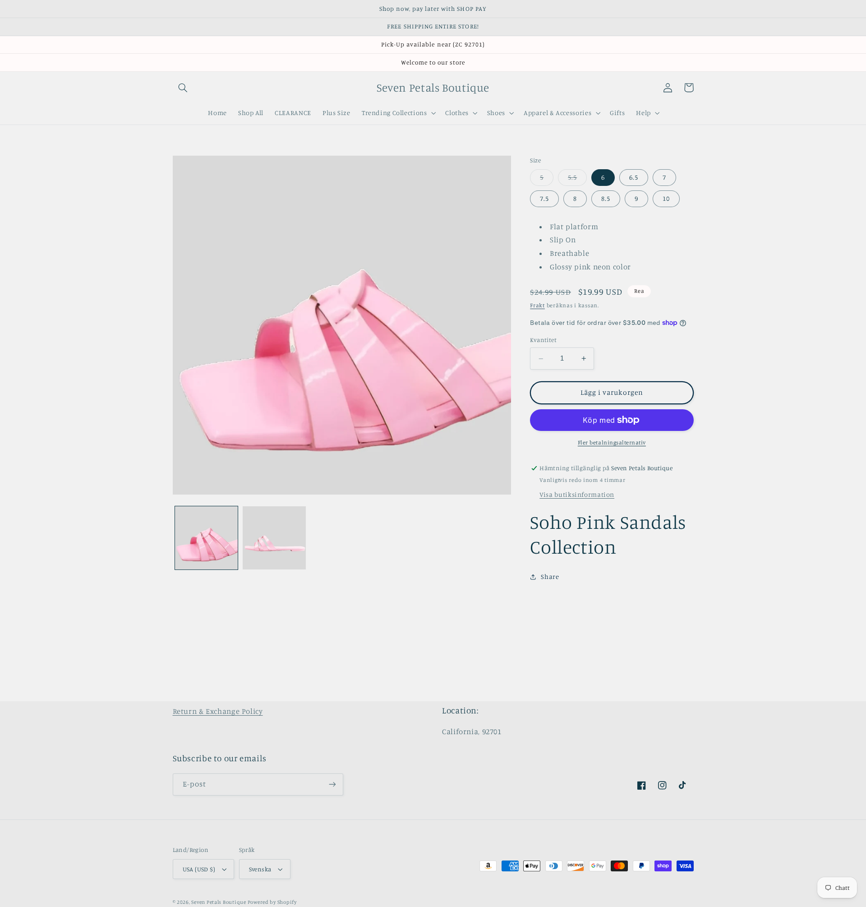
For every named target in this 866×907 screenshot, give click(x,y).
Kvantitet (543, 340)
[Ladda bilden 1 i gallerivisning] (206, 537)
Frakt (537, 305)
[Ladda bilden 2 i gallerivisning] (274, 537)
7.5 (544, 199)
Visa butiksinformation (576, 494)
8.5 (605, 199)
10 (666, 199)
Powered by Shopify (272, 902)
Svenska (260, 869)
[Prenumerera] (332, 784)
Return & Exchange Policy (218, 711)
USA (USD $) (199, 869)
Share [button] (550, 577)
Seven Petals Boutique (219, 902)
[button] (183, 87)
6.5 (633, 177)
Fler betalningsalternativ (612, 442)
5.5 (577, 179)
